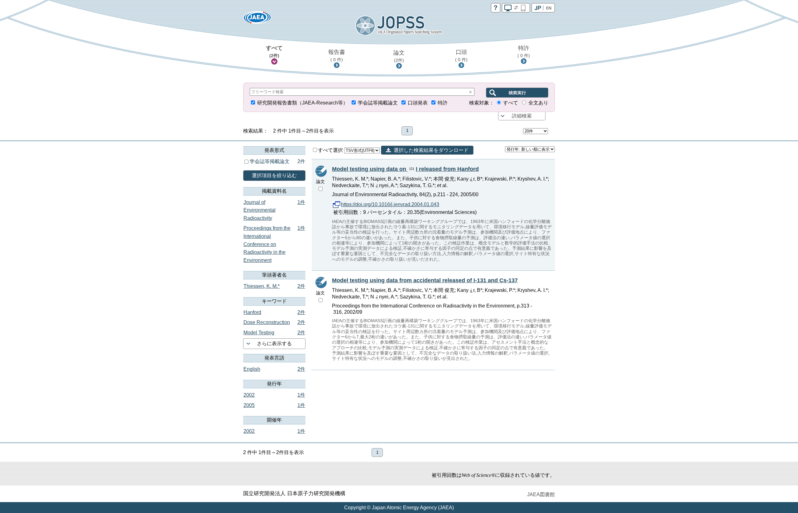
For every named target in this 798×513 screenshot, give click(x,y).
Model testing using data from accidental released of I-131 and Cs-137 (425, 280)
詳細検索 (522, 116)
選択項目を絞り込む (274, 175)
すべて (274, 51)
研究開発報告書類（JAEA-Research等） (302, 102)
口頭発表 (418, 102)
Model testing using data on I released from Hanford (405, 169)
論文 (399, 56)
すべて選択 (331, 150)
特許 (523, 51)
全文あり (538, 102)
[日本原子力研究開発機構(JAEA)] (257, 19)
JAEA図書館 (541, 494)
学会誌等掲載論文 (378, 102)
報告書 (336, 55)
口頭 (461, 55)
